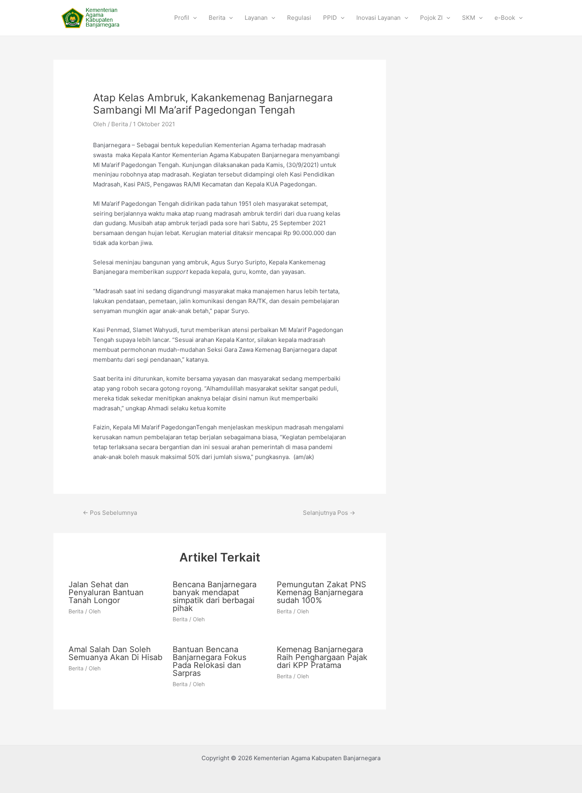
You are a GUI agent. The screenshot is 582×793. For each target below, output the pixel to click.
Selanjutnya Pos (329, 512)
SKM (468, 17)
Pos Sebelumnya (110, 512)
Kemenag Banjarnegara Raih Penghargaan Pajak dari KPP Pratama (322, 657)
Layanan (256, 17)
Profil (181, 17)
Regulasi (299, 17)
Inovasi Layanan (378, 17)
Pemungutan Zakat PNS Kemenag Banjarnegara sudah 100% (321, 592)
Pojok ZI (431, 17)
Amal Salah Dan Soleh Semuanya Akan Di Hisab (115, 653)
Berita (217, 17)
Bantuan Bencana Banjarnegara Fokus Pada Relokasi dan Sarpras (209, 661)
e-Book (505, 17)
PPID (330, 17)
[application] (193, 18)
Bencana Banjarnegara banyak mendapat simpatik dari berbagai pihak (215, 596)
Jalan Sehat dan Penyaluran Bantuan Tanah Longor (106, 592)
